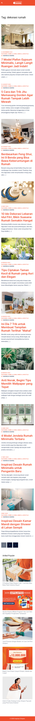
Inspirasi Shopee (8, 55)
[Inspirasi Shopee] (17, 2)
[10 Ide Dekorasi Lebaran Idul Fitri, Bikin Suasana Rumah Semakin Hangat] (17, 192)
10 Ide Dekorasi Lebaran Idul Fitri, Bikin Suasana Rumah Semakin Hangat (17, 217)
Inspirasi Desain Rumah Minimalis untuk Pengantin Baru (16, 468)
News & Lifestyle (23, 53)
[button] (2, 3)
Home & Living (12, 53)
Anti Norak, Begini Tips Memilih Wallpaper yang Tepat (16, 384)
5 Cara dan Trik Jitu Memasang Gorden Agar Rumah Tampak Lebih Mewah (17, 96)
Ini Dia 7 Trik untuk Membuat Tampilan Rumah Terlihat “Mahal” (16, 327)
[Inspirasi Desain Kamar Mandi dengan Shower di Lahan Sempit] (17, 499)
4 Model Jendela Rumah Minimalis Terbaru (17, 437)
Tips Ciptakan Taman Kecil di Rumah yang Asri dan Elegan (17, 273)
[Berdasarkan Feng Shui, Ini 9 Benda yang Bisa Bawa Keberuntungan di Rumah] (17, 131)
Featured (4, 53)
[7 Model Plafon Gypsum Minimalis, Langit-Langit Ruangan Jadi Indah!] (17, 36)
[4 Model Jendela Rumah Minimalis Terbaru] (17, 414)
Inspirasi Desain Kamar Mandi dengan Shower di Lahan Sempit (16, 524)
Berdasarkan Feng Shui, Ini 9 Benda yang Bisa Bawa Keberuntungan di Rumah (17, 159)
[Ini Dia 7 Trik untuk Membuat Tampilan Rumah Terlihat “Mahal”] (17, 302)
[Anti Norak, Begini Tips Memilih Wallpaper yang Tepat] (17, 358)
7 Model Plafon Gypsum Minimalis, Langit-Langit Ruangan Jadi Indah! (17, 63)
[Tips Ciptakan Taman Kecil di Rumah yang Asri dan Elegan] (17, 248)
